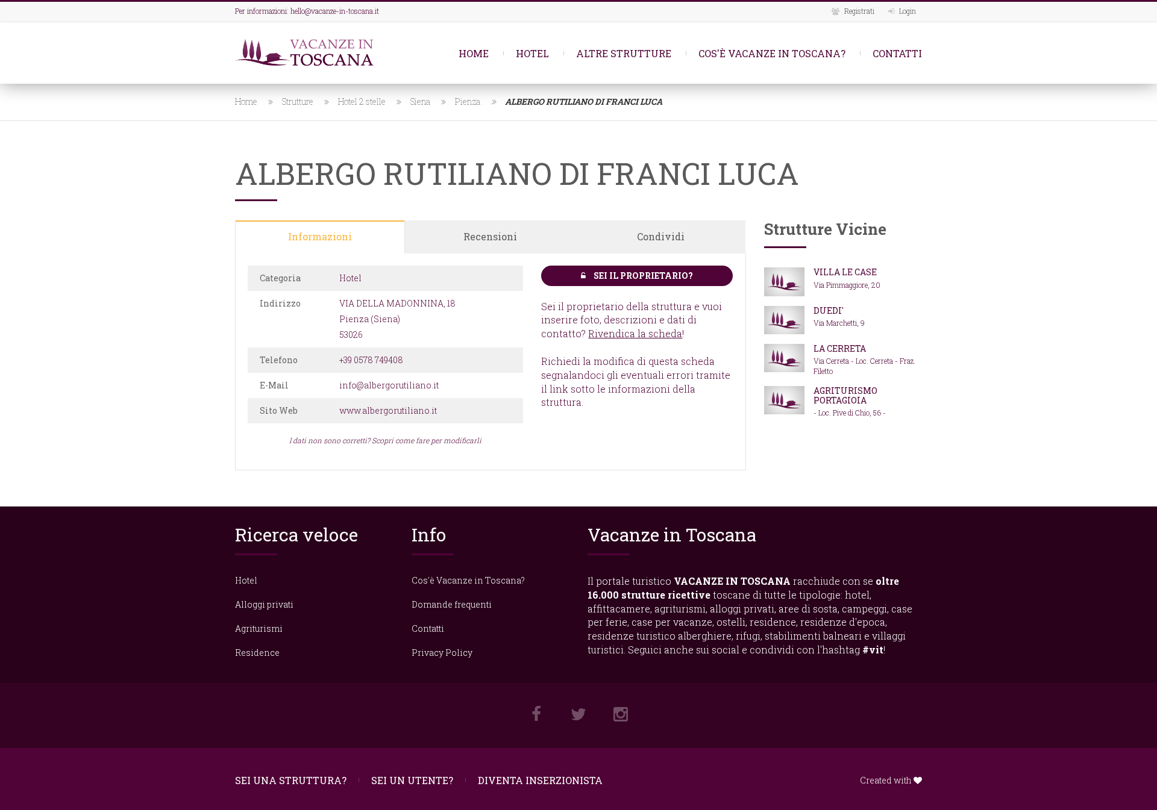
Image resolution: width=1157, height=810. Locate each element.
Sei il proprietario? (642, 275)
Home (474, 53)
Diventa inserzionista (540, 780)
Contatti (897, 53)
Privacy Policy (442, 652)
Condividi (661, 236)
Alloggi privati (264, 604)
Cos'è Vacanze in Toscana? (771, 53)
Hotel (532, 53)
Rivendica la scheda (635, 333)
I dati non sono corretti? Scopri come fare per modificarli (385, 440)
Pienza (467, 101)
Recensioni (490, 236)
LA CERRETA (840, 348)
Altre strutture (623, 53)
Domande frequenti (452, 604)
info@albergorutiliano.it (389, 385)
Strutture (297, 101)
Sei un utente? (412, 780)
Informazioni (320, 236)
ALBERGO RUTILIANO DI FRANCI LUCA (583, 101)
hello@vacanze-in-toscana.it (334, 11)
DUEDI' (829, 310)
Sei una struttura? (290, 780)
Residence (257, 652)
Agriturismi (259, 628)
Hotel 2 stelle (362, 101)
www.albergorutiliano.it (388, 410)
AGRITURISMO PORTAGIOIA (845, 395)
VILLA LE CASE (845, 272)
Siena (420, 101)
